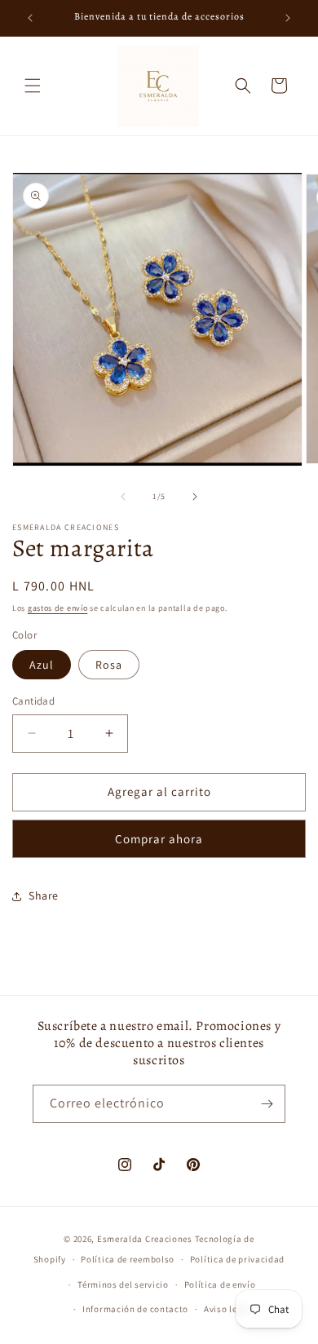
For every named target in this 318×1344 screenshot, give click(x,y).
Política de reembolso (127, 1259)
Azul (41, 664)
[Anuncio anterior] (30, 18)
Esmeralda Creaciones (146, 1239)
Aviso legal (227, 1309)
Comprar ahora (159, 839)
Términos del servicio (123, 1284)
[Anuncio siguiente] (288, 18)
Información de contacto (135, 1309)
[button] (33, 86)
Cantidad (33, 701)
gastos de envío (58, 608)
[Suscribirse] (267, 1104)
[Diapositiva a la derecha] (195, 497)
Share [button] (44, 895)
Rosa (108, 664)
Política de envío (220, 1284)
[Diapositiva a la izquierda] (123, 497)
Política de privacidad (237, 1259)
